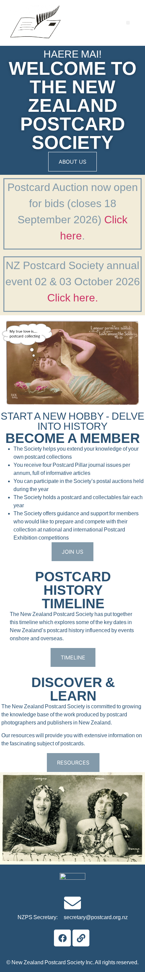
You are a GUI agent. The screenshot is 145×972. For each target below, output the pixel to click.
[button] (128, 23)
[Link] (80, 938)
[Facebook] (62, 938)
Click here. (72, 298)
